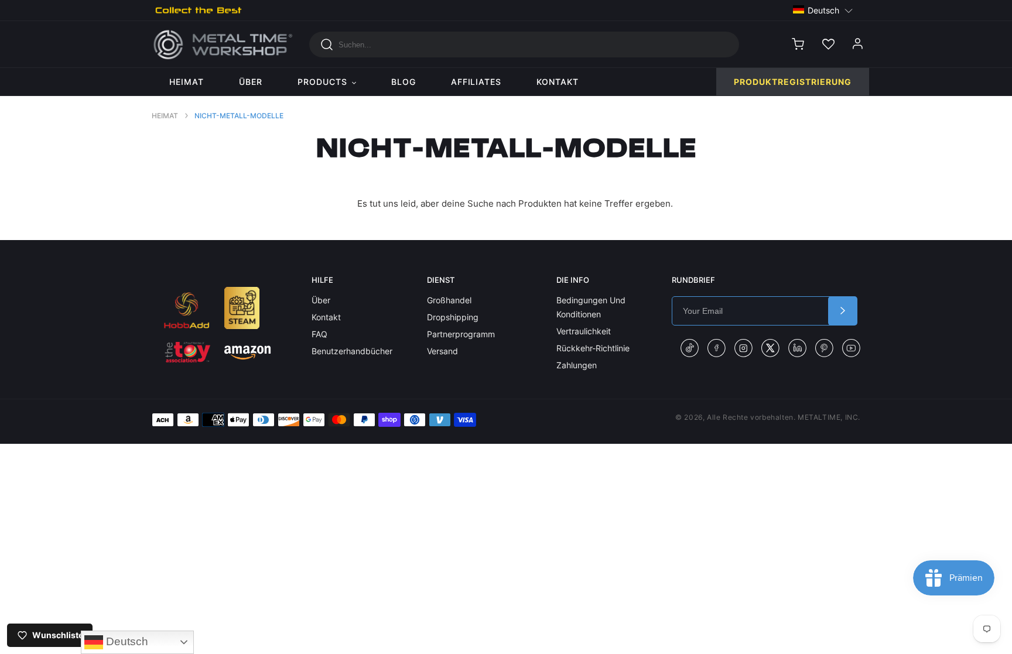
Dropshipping (452, 317)
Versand (442, 351)
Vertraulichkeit (583, 331)
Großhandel (449, 300)
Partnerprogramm (461, 334)
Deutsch (125, 641)
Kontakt (326, 317)
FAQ (319, 334)
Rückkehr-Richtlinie (593, 348)
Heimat (165, 115)
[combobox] (524, 44)
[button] (823, 10)
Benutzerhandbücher (352, 351)
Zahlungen (576, 365)
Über (321, 300)
